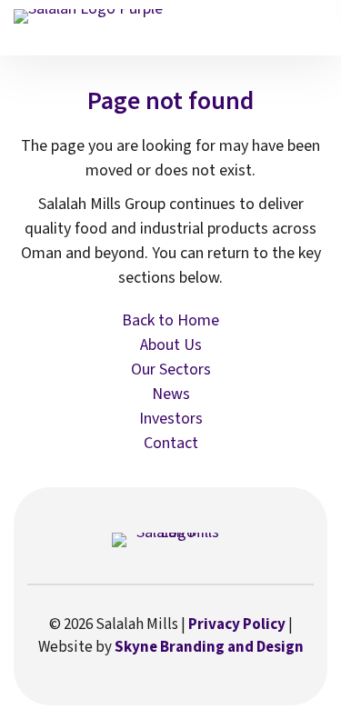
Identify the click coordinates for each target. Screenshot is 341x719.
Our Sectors (171, 369)
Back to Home (170, 320)
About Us (171, 345)
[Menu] (313, 25)
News (171, 394)
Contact (171, 443)
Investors (171, 418)
